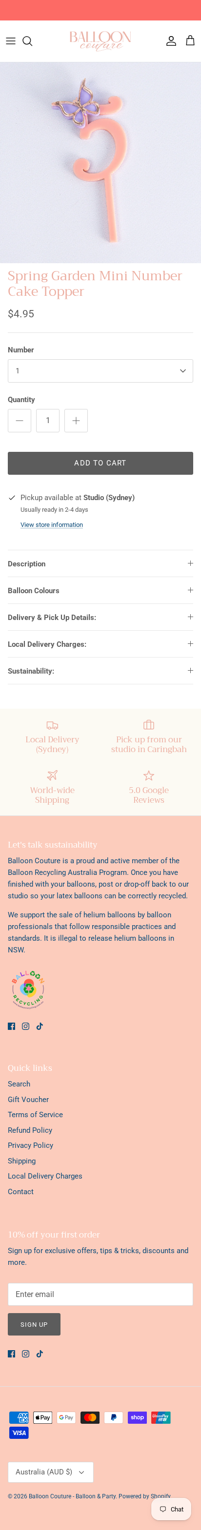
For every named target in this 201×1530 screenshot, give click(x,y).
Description (26, 564)
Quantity (21, 399)
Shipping (22, 1161)
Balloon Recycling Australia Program (67, 872)
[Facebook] (11, 1026)
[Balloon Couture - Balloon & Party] (100, 41)
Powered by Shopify (145, 1496)
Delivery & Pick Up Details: (52, 617)
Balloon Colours (34, 590)
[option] (100, 162)
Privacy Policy (30, 1145)
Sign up (34, 1324)
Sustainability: (31, 671)
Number (21, 350)
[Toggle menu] (10, 41)
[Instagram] (25, 1026)
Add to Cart (100, 463)
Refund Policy (30, 1130)
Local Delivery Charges (45, 1176)
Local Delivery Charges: (47, 644)
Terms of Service (35, 1114)
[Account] (169, 41)
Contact (21, 1191)
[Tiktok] (39, 1026)
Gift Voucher (28, 1099)
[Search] (32, 41)
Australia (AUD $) (44, 1472)
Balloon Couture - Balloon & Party (72, 1496)
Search (19, 1084)
